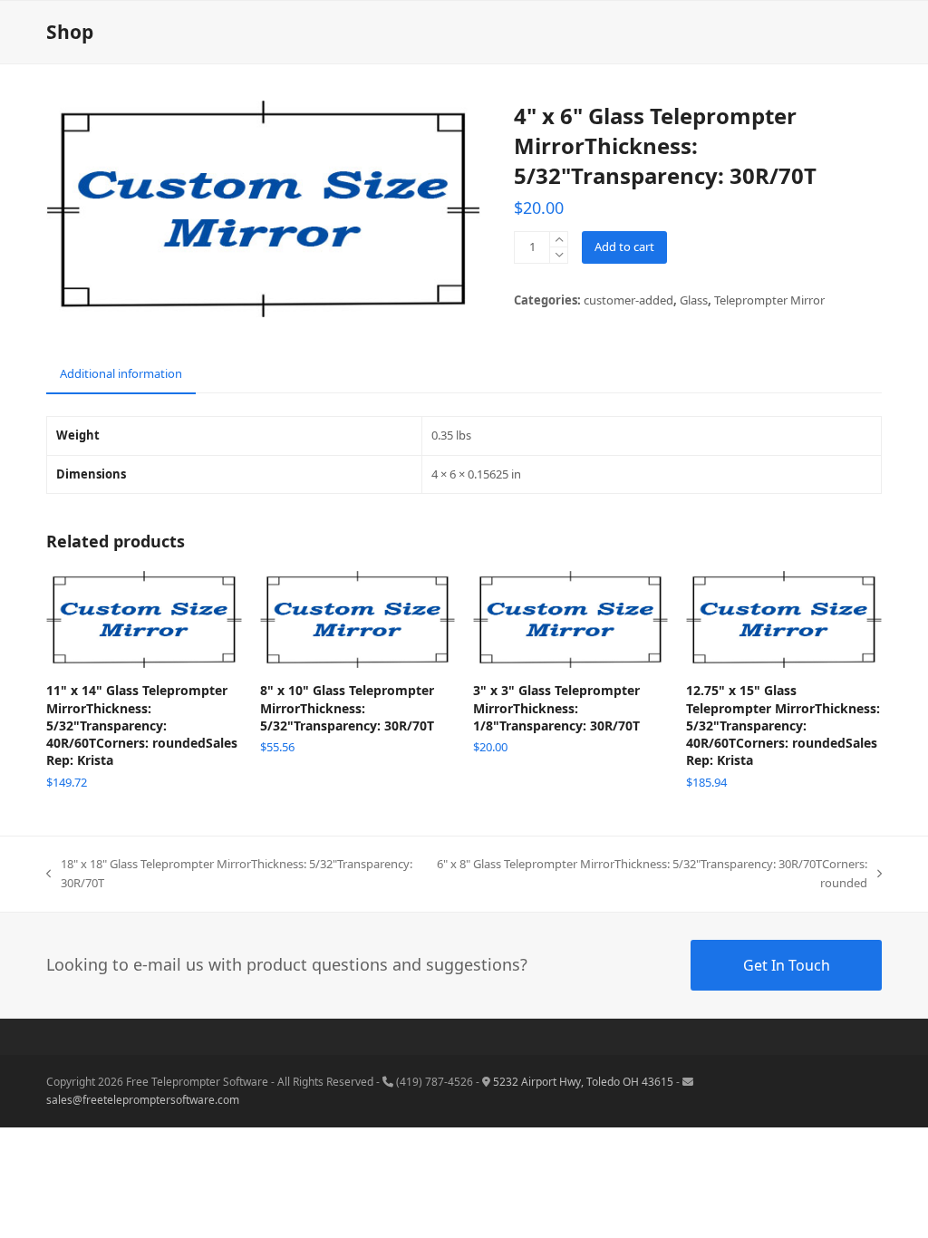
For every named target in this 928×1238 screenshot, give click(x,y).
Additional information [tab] (121, 373)
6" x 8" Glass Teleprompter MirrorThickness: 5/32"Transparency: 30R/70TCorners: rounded (651, 875)
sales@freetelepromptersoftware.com (142, 1099)
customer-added (628, 300)
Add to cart (624, 246)
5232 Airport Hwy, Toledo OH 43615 (583, 1081)
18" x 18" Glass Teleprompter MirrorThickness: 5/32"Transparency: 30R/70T (229, 875)
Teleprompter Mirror (769, 300)
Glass (694, 300)
